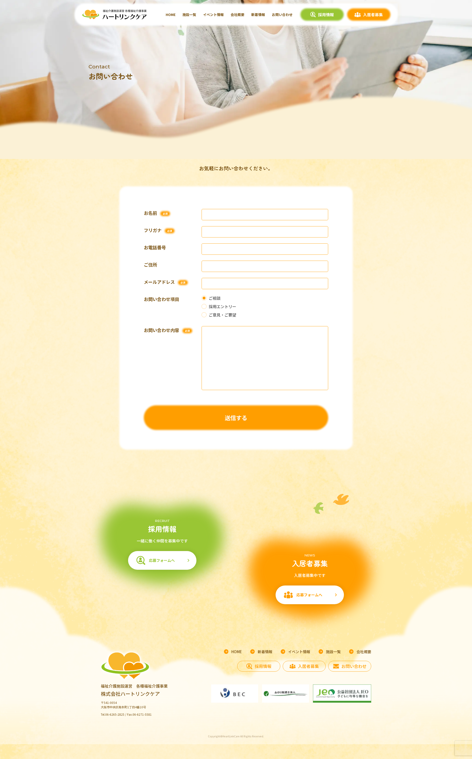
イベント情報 (213, 14)
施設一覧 (189, 14)
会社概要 (237, 14)
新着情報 (258, 14)
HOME (171, 14)
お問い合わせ (282, 14)
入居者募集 (373, 14)
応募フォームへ (162, 560)
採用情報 (326, 14)
